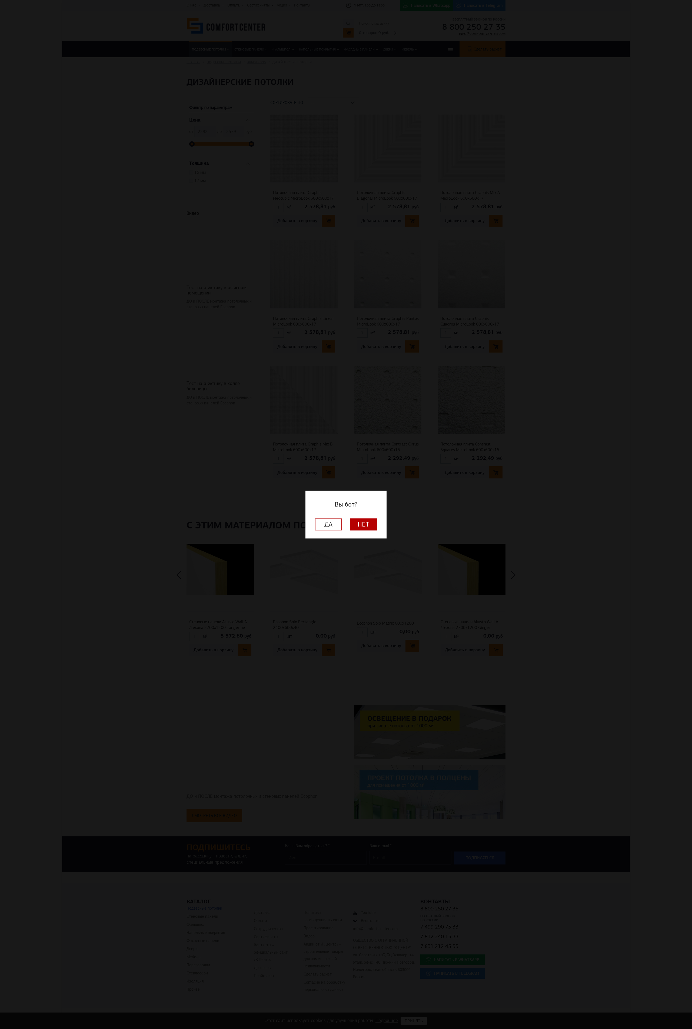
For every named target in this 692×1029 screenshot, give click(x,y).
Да (328, 524)
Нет (364, 524)
